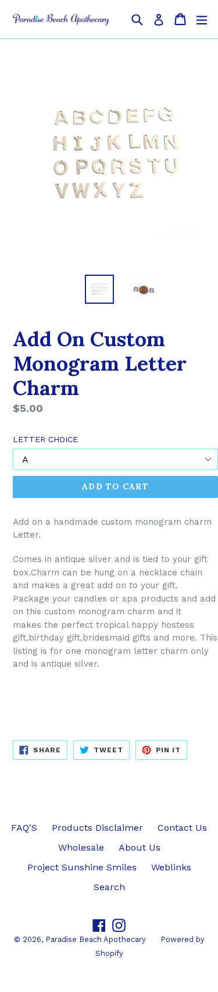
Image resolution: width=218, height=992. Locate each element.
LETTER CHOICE (45, 439)
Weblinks (171, 867)
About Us (139, 847)
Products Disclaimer (97, 827)
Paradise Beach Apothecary (95, 939)
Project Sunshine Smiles (82, 867)
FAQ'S (24, 827)
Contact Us (182, 827)
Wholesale (81, 847)
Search (109, 887)
